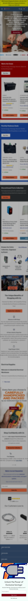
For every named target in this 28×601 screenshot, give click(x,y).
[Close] (26, 565)
